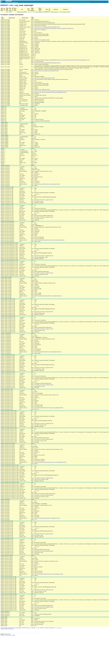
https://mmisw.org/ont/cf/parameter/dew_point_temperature (46, 240)
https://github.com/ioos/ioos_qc (40, 199)
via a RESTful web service (8, 628)
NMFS (101, 2)
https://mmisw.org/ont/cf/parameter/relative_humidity (44, 295)
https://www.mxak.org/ (38, 39)
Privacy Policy (8, 635)
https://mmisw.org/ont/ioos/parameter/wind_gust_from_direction (47, 462)
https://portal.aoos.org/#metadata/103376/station (44, 62)
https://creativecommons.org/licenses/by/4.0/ (43, 70)
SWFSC (104, 2)
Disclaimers (3, 635)
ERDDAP (4, 5)
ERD (106, 2)
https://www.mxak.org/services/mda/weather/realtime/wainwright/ (47, 92)
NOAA (98, 2)
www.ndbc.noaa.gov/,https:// (58, 28)
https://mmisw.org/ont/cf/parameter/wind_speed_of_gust (45, 407)
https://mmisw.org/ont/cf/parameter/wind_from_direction (45, 574)
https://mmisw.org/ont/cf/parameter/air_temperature (44, 351)
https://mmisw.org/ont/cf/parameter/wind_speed (43, 518)
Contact (13, 635)
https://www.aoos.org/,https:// (40, 28)
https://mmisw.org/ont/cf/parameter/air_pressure (44, 184)
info (11, 5)
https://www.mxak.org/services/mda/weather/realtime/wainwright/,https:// (48, 90)
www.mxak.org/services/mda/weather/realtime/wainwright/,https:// (83, 90)
